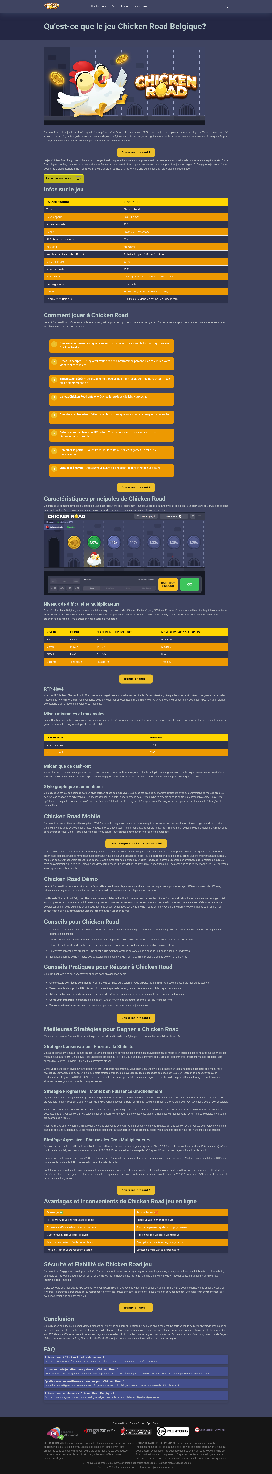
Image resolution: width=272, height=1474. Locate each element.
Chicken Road (99, 6)
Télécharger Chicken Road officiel (136, 843)
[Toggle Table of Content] (76, 179)
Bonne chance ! (136, 679)
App (114, 6)
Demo (124, 6)
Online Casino (140, 6)
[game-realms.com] (52, 5)
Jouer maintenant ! (136, 152)
